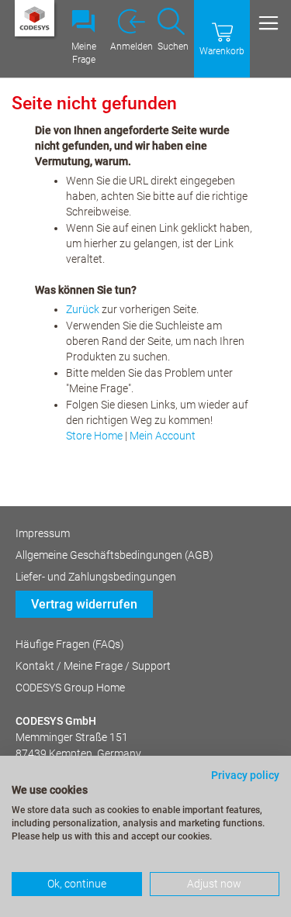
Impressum (43, 533)
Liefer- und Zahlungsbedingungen (96, 577)
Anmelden (131, 46)
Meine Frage (83, 53)
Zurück (82, 309)
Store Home (94, 435)
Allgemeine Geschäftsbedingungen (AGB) (114, 555)
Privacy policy (245, 775)
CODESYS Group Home (70, 687)
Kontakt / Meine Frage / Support (93, 666)
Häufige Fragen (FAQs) (70, 644)
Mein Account (163, 435)
